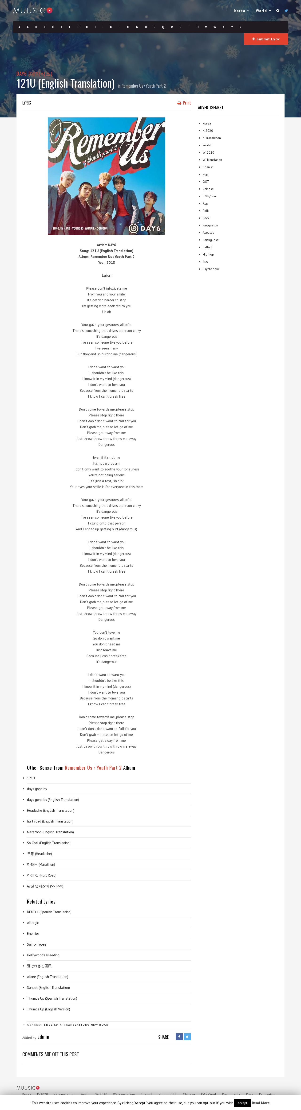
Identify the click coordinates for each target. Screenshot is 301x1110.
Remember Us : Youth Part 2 (144, 86)
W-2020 (208, 152)
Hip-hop (208, 254)
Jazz (206, 262)
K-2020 (208, 130)
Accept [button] (242, 1103)
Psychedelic (211, 269)
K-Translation (212, 138)
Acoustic (208, 232)
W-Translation (212, 160)
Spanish (208, 167)
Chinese (208, 189)
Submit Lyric (268, 39)
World (261, 10)
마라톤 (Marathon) (41, 864)
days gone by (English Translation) (53, 799)
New (94, 1024)
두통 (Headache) (39, 853)
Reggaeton (210, 225)
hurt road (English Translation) (50, 821)
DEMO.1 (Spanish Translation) (49, 912)
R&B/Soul (210, 196)
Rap (205, 203)
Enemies (33, 933)
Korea (239, 10)
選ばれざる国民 (39, 966)
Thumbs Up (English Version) (48, 1009)
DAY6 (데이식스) (34, 73)
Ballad (207, 247)
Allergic (33, 922)
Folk (206, 211)
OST (206, 181)
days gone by (37, 789)
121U (31, 778)
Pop (205, 174)
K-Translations (75, 1024)
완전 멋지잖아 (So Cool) (45, 886)
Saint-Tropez (36, 944)
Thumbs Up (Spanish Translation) (52, 998)
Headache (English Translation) (50, 810)
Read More (261, 1102)
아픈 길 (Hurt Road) (41, 875)
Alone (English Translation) (47, 976)
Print (186, 103)
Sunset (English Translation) (48, 987)
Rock (104, 1024)
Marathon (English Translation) (50, 832)
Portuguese (211, 240)
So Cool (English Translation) (49, 843)
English (51, 1024)
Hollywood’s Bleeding (43, 955)
